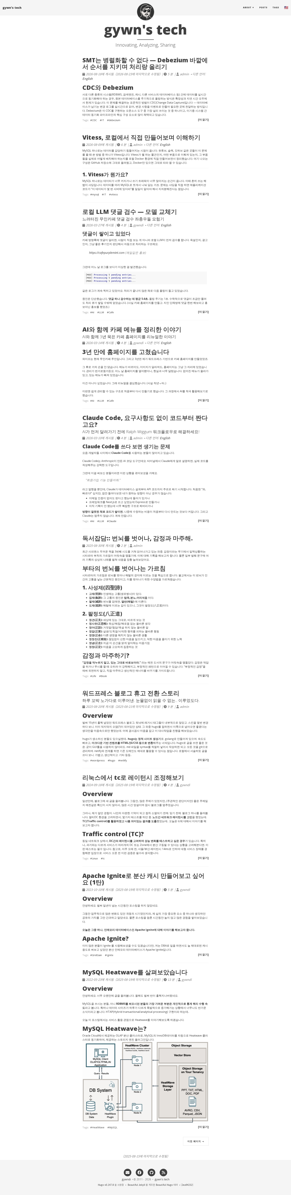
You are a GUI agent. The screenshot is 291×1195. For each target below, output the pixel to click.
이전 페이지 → (195, 1141)
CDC (94, 120)
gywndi (126, 1179)
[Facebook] (139, 1172)
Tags (275, 7)
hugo (112, 760)
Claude (112, 521)
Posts (263, 7)
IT (103, 120)
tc (104, 858)
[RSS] (163, 1172)
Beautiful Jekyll (136, 1184)
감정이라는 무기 (173, 551)
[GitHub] (151, 1172)
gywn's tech (12, 8)
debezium (114, 120)
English (87, 78)
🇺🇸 (286, 7)
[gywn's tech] (145, 11)
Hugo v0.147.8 (106, 1184)
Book (104, 676)
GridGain (97, 955)
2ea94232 (187, 1184)
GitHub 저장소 (100, 163)
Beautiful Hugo (164, 1184)
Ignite (110, 955)
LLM (101, 312)
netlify (123, 760)
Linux (95, 858)
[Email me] (127, 1172)
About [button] (247, 7)
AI (93, 312)
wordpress (98, 760)
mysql (95, 194)
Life (94, 676)
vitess (114, 194)
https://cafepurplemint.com (106, 253)
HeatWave (98, 1127)
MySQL (113, 1127)
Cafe (111, 312)
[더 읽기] (203, 119)
